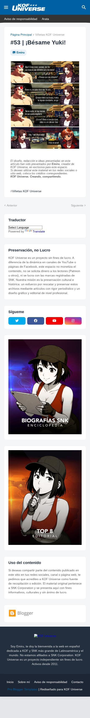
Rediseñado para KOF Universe (61, 689)
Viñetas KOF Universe (49, 34)
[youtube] (54, 321)
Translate (39, 231)
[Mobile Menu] (6, 7)
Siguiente (77, 205)
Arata (45, 19)
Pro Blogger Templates (23, 689)
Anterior (12, 205)
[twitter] (17, 321)
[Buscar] (84, 7)
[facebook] (35, 321)
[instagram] (73, 321)
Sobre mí (24, 682)
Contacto (77, 682)
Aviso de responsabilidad (20, 19)
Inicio (10, 682)
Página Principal (21, 34)
